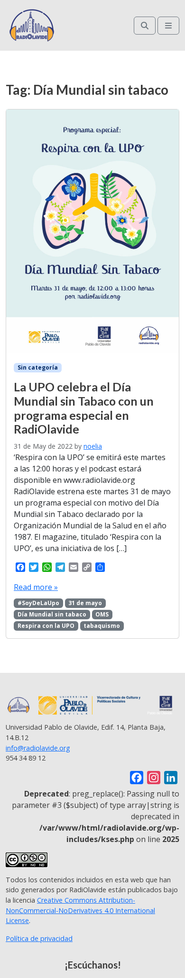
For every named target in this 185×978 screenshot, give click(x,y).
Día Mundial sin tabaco (52, 614)
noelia (92, 446)
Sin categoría (38, 367)
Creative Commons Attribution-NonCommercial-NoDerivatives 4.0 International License (80, 910)
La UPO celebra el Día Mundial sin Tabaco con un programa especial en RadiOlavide (84, 408)
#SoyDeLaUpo (38, 603)
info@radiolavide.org (38, 747)
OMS (102, 614)
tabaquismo (101, 626)
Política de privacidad (39, 938)
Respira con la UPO (46, 626)
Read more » (36, 587)
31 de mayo (85, 603)
